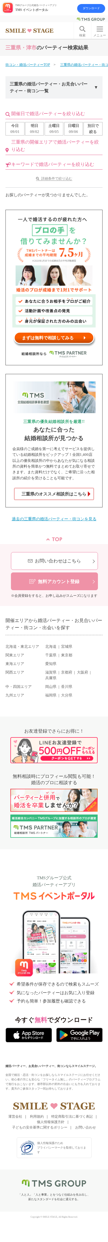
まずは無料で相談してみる (48, 337)
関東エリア (14, 655)
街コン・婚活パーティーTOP (27, 65)
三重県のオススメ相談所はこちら (54, 494)
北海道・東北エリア (22, 647)
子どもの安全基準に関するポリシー (39, 1127)
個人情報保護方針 (51, 1122)
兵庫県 (50, 678)
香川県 (66, 687)
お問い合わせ (85, 1127)
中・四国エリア (18, 687)
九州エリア (14, 695)
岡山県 (50, 687)
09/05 (54, 128)
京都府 (66, 672)
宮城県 (66, 647)
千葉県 (50, 655)
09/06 (73, 128)
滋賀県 (50, 672)
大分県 (66, 695)
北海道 (50, 647)
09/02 (34, 128)
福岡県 (50, 695)
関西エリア (14, 672)
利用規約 (37, 1117)
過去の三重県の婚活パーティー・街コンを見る (54, 519)
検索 (82, 35)
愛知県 (50, 664)
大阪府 (82, 672)
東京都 (66, 655)
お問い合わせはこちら (58, 560)
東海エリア (14, 664)
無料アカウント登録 (58, 581)
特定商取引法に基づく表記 (72, 1117)
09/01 (15, 128)
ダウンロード (91, 8)
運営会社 (15, 1117)
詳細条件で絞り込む (56, 178)
